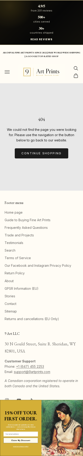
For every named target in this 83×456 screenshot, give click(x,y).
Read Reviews (41, 39)
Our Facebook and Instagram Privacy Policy (38, 265)
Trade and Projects (19, 235)
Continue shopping (41, 153)
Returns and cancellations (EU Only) (32, 319)
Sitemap (11, 311)
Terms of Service (18, 258)
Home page (14, 212)
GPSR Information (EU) (22, 288)
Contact (10, 304)
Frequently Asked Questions (26, 227)
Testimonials (14, 243)
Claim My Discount (20, 440)
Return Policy (15, 273)
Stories (10, 296)
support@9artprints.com (32, 372)
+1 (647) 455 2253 (30, 366)
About (9, 281)
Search (10, 250)
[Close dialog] (81, 402)
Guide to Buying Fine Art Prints (27, 220)
